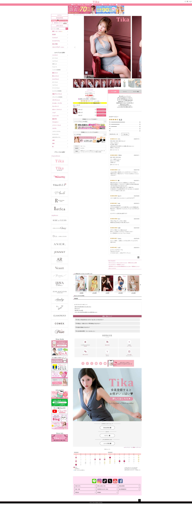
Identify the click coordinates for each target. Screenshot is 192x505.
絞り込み (126, 134)
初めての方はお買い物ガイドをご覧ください (83, 306)
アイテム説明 (113, 91)
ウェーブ (123, 140)
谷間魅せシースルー (120, 264)
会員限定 (129, 345)
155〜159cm (113, 140)
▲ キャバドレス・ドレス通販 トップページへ (132, 447)
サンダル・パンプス (57, 103)
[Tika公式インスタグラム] (83, 363)
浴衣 (53, 143)
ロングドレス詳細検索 (56, 90)
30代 (114, 157)
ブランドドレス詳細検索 (57, 97)
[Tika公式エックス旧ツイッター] (92, 363)
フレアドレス (55, 61)
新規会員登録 (59, 18)
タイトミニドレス (82, 14)
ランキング (55, 37)
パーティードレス (56, 125)
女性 (117, 140)
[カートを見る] (187, 1)
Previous (74, 47)
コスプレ (54, 128)
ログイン (59, 15)
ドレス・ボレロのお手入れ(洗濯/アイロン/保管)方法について (86, 312)
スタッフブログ (58, 47)
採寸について (77, 308)
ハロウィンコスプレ (56, 131)
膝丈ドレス (55, 72)
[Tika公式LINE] (96, 363)
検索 (67, 29)
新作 (57, 31)
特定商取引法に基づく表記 (102, 489)
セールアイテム (56, 40)
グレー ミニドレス (112, 268)
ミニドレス (55, 55)
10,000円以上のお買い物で (85, 345)
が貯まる (107, 355)
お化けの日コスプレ (56, 137)
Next (139, 47)
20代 (120, 140)
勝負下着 (54, 119)
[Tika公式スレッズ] (87, 363)
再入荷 (54, 34)
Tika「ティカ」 (83, 146)
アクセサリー (55, 122)
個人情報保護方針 (122, 489)
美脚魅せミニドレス (135, 266)
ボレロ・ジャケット (57, 109)
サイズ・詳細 (136, 91)
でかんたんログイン (129, 355)
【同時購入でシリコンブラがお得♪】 (90, 119)
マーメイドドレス (56, 88)
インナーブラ (55, 115)
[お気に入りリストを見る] (185, 1)
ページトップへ (139, 500)
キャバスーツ (55, 106)
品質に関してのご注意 (79, 310)
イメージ (125, 91)
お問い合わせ (59, 25)
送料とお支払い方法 (101, 485)
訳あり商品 (55, 44)
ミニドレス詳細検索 (56, 69)
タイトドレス (55, 58)
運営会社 (77, 492)
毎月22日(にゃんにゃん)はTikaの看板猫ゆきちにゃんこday (120, 266)
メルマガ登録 (106, 443)
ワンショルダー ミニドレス (122, 262)
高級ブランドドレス (57, 94)
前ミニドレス (55, 76)
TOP (74, 14)
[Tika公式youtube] (105, 363)
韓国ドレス (54, 63)
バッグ (54, 112)
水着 (53, 140)
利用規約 (99, 492)
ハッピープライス (112, 264)
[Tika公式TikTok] (100, 363)
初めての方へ (78, 485)
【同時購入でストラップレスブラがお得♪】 (90, 132)
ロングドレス (55, 79)
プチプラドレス (56, 100)
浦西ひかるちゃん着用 (133, 262)
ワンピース (54, 66)
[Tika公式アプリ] (120, 363)
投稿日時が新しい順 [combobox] (114, 134)
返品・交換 (77, 489)
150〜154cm (118, 157)
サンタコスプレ (55, 134)
